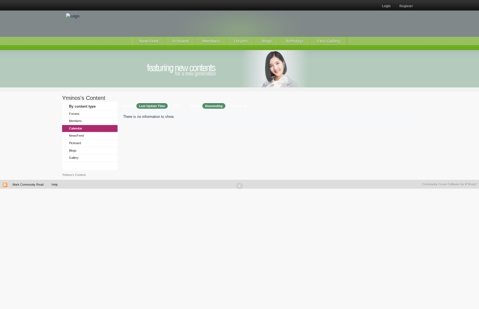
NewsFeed (76, 135)
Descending (214, 106)
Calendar (75, 128)
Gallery (74, 157)
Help (55, 184)
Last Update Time (152, 106)
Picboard (75, 143)
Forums (74, 113)
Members (75, 121)
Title (176, 106)
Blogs (73, 150)
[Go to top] (239, 186)
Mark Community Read (28, 184)
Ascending (238, 106)
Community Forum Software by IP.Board (449, 184)
